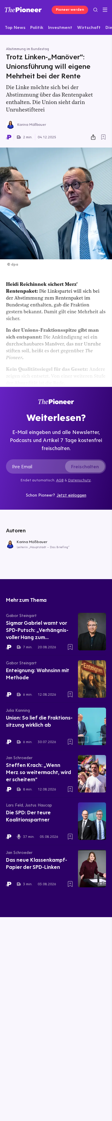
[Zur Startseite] (23, 9)
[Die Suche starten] (95, 9)
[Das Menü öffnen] (105, 10)
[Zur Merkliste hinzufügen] (103, 137)
